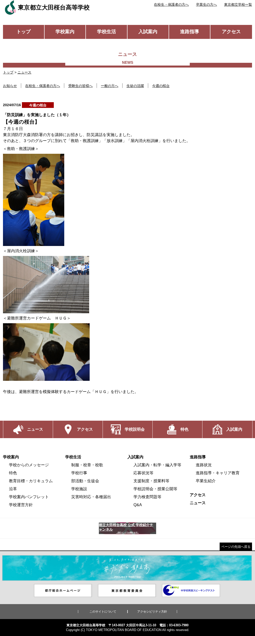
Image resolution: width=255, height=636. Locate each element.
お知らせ (10, 86)
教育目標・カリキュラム (31, 481)
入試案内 (147, 31)
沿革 (13, 489)
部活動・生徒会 (85, 481)
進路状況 (204, 465)
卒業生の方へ (206, 4)
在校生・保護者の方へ (171, 4)
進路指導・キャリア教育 (218, 473)
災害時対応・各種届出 (91, 497)
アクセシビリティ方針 (152, 611)
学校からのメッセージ (29, 465)
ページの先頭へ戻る (236, 547)
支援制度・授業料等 (151, 481)
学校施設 (79, 489)
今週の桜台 (161, 86)
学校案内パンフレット (29, 497)
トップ (23, 31)
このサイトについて (102, 611)
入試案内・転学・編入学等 (157, 465)
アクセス (231, 31)
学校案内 (65, 31)
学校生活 (106, 31)
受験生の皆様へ (80, 86)
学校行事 (79, 473)
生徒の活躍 (135, 86)
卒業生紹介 (206, 481)
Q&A (137, 505)
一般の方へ (109, 86)
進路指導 (189, 31)
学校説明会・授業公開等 (155, 489)
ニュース (24, 72)
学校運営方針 (21, 505)
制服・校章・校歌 (87, 465)
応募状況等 (143, 473)
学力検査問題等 (147, 497)
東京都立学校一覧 (238, 4)
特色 (13, 473)
